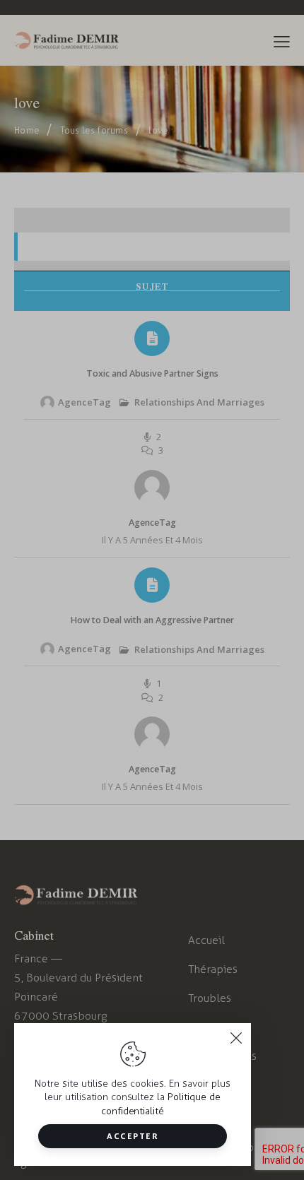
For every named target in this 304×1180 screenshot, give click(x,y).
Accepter (132, 1136)
